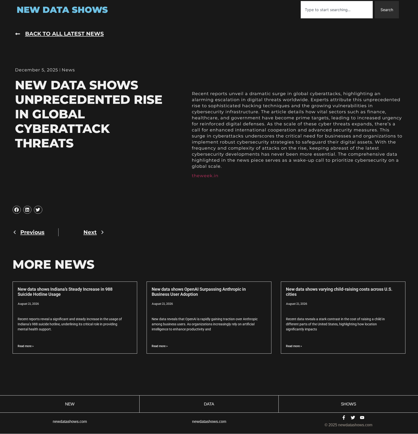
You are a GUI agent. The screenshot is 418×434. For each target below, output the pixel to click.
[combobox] (337, 9)
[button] (17, 210)
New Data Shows (62, 9)
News (68, 70)
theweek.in (205, 175)
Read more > (26, 346)
